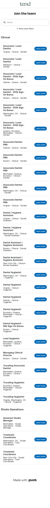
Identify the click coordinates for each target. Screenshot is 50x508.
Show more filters (26, 29)
